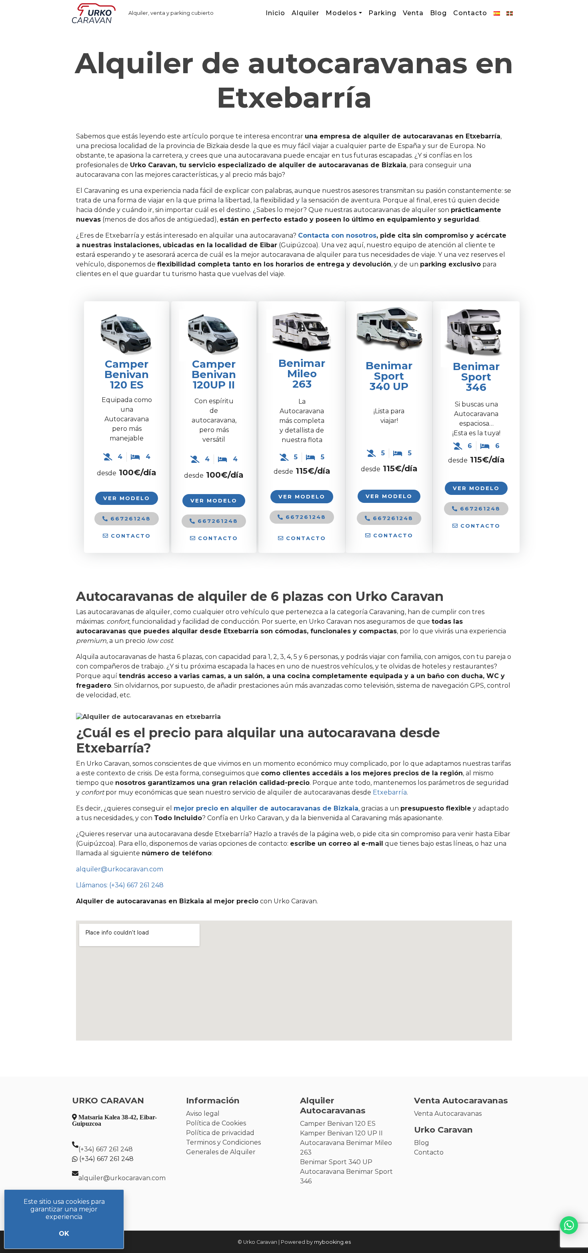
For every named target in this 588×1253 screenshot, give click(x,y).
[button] (127, 535)
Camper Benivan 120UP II (214, 374)
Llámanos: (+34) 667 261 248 (120, 885)
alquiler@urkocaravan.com (119, 869)
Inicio (275, 13)
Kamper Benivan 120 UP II (341, 1133)
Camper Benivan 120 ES (126, 374)
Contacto (470, 13)
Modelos (341, 13)
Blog (438, 13)
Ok (64, 1233)
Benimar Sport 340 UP (336, 1162)
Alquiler (305, 13)
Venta (413, 13)
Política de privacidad (220, 1133)
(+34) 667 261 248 (105, 1149)
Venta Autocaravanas (448, 1113)
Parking (382, 13)
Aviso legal (203, 1113)
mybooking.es (332, 1242)
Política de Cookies (216, 1123)
